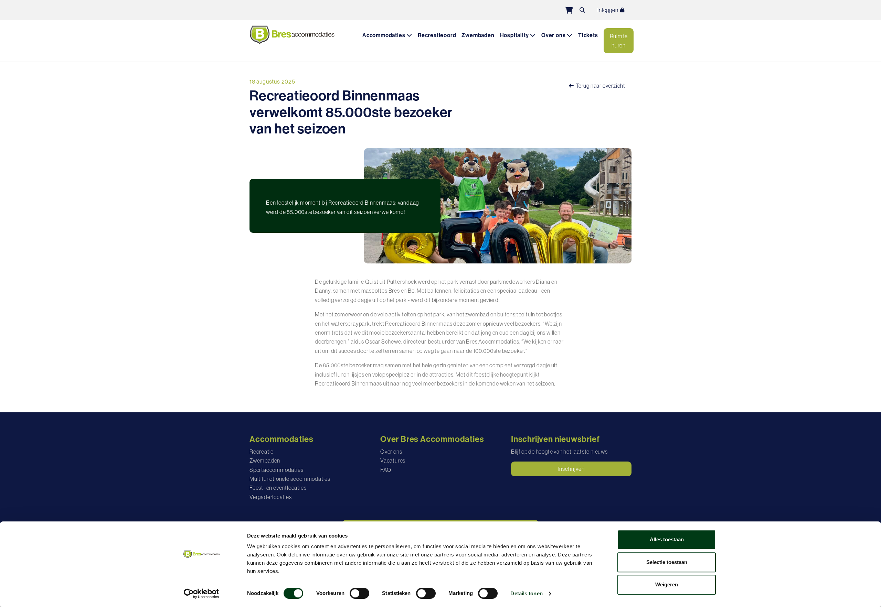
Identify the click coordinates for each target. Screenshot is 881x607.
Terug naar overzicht (600, 86)
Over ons (391, 451)
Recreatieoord (437, 35)
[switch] (359, 593)
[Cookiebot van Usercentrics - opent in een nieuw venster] (201, 593)
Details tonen (526, 593)
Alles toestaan (667, 539)
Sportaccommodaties (276, 470)
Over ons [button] (554, 35)
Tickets (588, 35)
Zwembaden (477, 35)
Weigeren (666, 584)
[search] (582, 10)
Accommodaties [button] (384, 35)
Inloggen (608, 10)
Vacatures (392, 460)
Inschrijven (571, 469)
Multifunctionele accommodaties (290, 479)
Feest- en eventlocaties (278, 488)
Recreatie (262, 451)
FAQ (385, 470)
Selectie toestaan (666, 562)
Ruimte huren (619, 40)
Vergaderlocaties (271, 497)
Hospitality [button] (515, 35)
